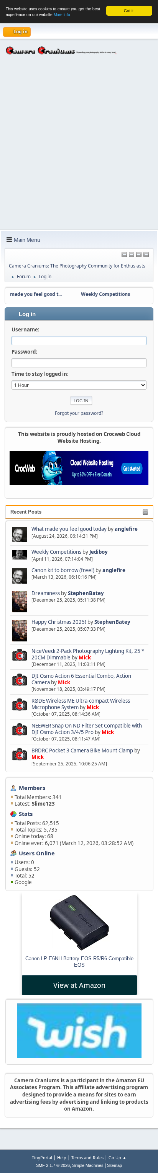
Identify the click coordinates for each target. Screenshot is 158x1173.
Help (61, 1157)
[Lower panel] (139, 255)
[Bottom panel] (146, 255)
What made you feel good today (69, 528)
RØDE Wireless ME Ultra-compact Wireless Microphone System (80, 704)
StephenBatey (86, 593)
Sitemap (114, 1165)
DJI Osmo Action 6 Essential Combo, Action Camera (81, 679)
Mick (85, 657)
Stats (26, 813)
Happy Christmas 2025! (58, 621)
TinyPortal (42, 1157)
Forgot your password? (79, 413)
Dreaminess (46, 593)
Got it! (129, 10)
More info (62, 14)
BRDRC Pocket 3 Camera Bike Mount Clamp (82, 750)
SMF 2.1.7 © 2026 (53, 1165)
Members (32, 787)
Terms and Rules (87, 1157)
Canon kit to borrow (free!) (62, 570)
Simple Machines (88, 1165)
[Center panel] (131, 255)
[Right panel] (124, 255)
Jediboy (98, 551)
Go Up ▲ (118, 1157)
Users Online (37, 853)
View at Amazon (79, 985)
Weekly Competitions (56, 551)
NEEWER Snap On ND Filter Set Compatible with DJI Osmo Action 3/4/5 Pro (86, 729)
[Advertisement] (79, 147)
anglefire (126, 528)
